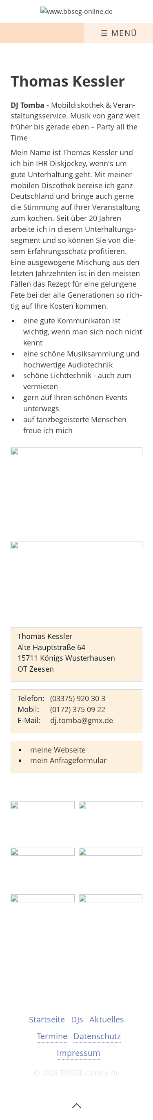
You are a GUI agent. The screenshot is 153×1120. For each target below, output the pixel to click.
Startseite (47, 1019)
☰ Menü (119, 32)
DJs (77, 1019)
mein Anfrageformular (68, 760)
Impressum (78, 1052)
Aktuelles (106, 1019)
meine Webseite (58, 750)
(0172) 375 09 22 (77, 709)
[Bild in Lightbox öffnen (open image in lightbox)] (76, 494)
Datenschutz (97, 1036)
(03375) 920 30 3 (77, 698)
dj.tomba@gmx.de (81, 720)
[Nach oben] (76, 1105)
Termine (52, 1036)
